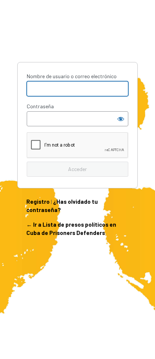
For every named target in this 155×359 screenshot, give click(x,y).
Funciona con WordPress (77, 34)
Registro (38, 201)
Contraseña (40, 106)
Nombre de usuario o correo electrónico (72, 76)
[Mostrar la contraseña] (120, 118)
